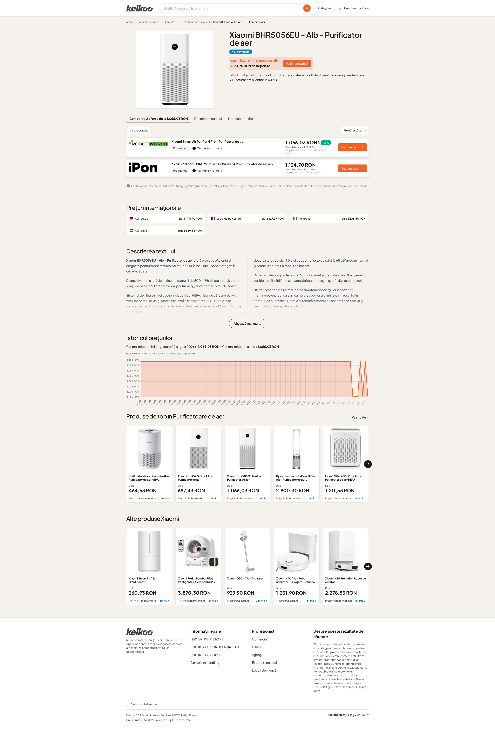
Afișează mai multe (247, 323)
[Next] (368, 464)
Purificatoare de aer (195, 21)
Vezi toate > (360, 417)
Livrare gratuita (139, 130)
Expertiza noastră (264, 662)
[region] (247, 464)
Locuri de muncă (264, 670)
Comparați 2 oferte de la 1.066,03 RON (158, 119)
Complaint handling (205, 662)
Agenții (257, 655)
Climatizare (171, 21)
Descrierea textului (208, 119)
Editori (257, 647)
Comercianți (261, 639)
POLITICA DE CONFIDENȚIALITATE (215, 647)
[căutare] (307, 8)
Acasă (129, 21)
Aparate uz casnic (149, 21)
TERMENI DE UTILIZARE (206, 639)
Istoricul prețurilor (241, 119)
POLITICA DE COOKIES (207, 655)
